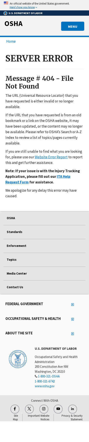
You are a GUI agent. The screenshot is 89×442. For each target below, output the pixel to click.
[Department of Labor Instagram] (43, 409)
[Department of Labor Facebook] (14, 409)
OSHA (13, 23)
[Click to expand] (44, 5)
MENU (72, 26)
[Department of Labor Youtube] (58, 409)
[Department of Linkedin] (72, 409)
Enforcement (16, 246)
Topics (11, 259)
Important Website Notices (38, 417)
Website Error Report (51, 157)
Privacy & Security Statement (72, 417)
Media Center (17, 273)
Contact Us (15, 287)
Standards (14, 232)
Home (11, 41)
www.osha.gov (44, 386)
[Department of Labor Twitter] (29, 409)
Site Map (15, 417)
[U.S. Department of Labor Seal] (17, 359)
